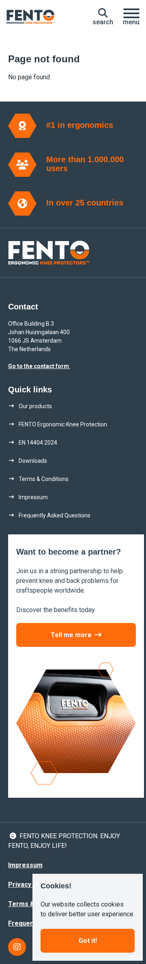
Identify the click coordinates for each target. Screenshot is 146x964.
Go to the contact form (39, 366)
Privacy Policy (30, 884)
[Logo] (30, 17)
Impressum (25, 865)
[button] (102, 17)
